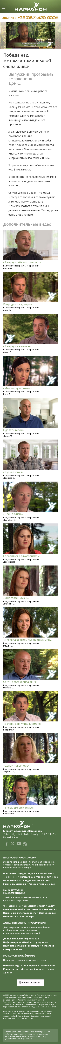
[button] (30, 984)
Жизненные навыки (14, 883)
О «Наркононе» (12, 905)
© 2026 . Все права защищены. (30, 995)
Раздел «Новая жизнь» (36, 880)
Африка (7, 972)
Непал (50, 969)
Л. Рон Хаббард (25, 916)
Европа (33, 965)
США (23, 965)
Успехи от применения (41, 883)
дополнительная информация (18, 1038)
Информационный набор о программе (25, 942)
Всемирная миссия (34, 905)
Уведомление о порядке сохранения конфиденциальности (29, 1002)
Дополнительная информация (21, 938)
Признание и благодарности (19, 912)
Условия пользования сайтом (31, 1000)
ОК (43, 1036)
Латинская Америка (32, 969)
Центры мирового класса (40, 909)
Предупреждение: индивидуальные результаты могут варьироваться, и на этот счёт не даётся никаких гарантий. (29, 1005)
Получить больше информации (21, 945)
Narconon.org (11, 965)
